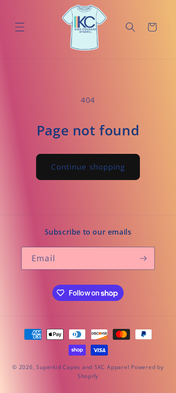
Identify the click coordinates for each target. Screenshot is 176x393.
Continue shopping (88, 167)
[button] (20, 27)
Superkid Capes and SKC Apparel (82, 367)
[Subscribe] (143, 258)
